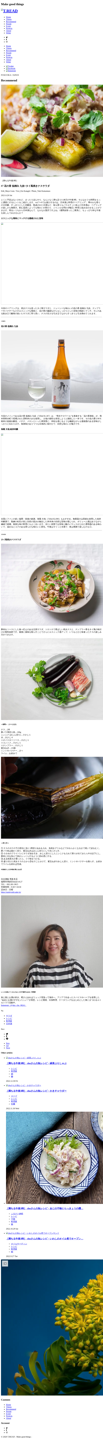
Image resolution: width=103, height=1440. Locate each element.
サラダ (9, 1016)
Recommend (11, 22)
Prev (8, 1043)
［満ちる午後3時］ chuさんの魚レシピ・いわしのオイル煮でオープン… (44, 1238)
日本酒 (9, 1024)
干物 (13, 1219)
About (8, 31)
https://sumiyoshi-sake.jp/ (11, 892)
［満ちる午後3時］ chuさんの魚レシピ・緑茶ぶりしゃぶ (36, 1063)
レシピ (9, 1018)
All (7, 1046)
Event (8, 26)
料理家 (9, 1021)
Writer (8, 33)
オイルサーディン (19, 1244)
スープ (14, 1096)
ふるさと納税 (17, 1214)
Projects (9, 28)
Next (8, 1048)
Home (8, 17)
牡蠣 (13, 1104)
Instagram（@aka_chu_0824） (13, 1005)
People (8, 24)
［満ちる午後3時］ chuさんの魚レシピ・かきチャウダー (36, 1091)
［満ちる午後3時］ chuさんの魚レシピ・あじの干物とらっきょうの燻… (44, 1208)
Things (9, 19)
